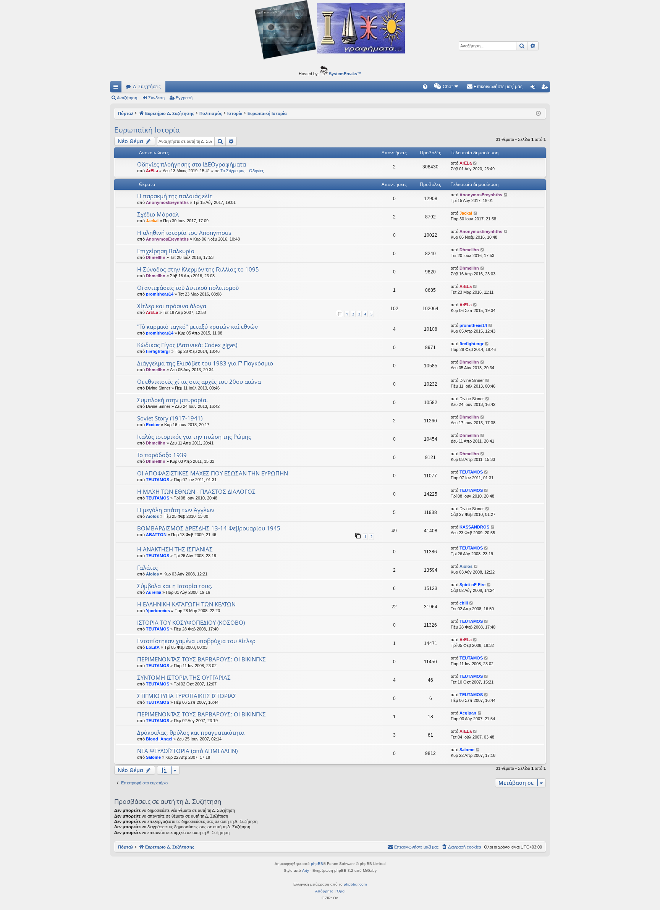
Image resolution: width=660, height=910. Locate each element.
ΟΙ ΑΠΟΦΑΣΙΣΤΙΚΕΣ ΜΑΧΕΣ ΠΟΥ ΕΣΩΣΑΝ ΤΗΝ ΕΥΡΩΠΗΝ (212, 473)
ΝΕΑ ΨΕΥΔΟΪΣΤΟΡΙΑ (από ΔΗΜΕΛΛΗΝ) (187, 751)
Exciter (153, 424)
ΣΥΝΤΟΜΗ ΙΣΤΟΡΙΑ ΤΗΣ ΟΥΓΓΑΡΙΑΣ (184, 677)
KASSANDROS (474, 527)
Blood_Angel (159, 739)
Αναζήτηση (127, 97)
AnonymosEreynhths (167, 202)
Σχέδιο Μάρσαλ (158, 214)
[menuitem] (425, 86)
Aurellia (153, 592)
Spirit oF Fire (472, 584)
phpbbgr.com (355, 884)
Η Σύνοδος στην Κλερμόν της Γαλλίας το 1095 (198, 269)
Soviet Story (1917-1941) (169, 418)
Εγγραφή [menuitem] (546, 88)
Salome (153, 757)
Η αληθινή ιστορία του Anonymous (184, 232)
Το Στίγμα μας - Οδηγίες (242, 170)
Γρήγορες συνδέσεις (117, 88)
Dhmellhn (155, 257)
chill (463, 603)
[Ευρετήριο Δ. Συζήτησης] (330, 31)
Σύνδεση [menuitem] (534, 88)
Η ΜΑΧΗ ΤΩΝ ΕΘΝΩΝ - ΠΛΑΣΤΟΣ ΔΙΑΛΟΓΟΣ (196, 491)
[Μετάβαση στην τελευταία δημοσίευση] (475, 163)
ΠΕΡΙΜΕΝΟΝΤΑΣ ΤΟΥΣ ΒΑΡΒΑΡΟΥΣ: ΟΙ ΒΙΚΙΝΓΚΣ (201, 659)
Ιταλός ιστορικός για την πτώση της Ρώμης (194, 436)
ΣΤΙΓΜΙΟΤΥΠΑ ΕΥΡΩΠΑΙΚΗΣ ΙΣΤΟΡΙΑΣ (186, 696)
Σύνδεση (156, 97)
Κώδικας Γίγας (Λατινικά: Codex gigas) (187, 345)
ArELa (152, 170)
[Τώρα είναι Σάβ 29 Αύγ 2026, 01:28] (538, 113)
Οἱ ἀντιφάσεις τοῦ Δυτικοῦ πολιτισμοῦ (188, 287)
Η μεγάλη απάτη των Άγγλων (175, 510)
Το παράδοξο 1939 (162, 455)
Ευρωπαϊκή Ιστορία (147, 130)
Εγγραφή (184, 97)
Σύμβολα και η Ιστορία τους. (174, 586)
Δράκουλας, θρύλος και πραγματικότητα (190, 732)
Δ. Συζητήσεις (147, 86)
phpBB (317, 864)
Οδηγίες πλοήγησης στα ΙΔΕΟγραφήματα (191, 164)
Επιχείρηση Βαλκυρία (165, 251)
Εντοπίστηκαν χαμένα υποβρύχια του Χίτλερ (196, 641)
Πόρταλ (125, 113)
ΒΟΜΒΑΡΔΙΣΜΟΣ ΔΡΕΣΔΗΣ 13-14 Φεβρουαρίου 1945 (208, 528)
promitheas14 (159, 294)
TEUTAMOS (157, 479)
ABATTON (156, 534)
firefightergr (158, 351)
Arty (305, 870)
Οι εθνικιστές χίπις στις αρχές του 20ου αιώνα (199, 381)
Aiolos (152, 516)
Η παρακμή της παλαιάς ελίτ (174, 196)
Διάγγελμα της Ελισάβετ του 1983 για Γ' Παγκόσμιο (205, 363)
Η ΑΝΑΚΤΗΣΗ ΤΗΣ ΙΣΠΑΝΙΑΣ (175, 549)
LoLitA (153, 647)
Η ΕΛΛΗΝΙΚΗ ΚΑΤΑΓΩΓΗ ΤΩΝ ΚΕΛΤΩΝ (186, 604)
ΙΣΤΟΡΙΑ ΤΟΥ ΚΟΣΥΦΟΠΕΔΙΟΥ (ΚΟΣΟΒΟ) (191, 622)
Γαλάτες (147, 567)
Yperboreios (158, 610)
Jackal (152, 220)
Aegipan (467, 713)
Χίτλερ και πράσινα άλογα (171, 306)
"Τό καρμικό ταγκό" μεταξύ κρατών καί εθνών (197, 326)
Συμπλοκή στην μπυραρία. (172, 400)
